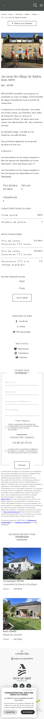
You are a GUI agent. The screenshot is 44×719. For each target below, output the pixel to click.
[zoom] (22, 67)
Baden (27, 14)
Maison (34, 14)
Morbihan (19, 14)
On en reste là (27, 690)
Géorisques (6, 176)
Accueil (3, 14)
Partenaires (37, 709)
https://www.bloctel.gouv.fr (12, 512)
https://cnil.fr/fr (5, 499)
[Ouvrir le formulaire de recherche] (35, 5)
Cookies (41, 711)
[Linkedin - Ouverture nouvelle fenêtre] (22, 686)
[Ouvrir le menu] (41, 5)
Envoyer (22, 465)
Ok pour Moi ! (28, 712)
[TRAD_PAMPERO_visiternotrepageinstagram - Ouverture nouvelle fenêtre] (28, 686)
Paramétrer (10, 712)
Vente (11, 14)
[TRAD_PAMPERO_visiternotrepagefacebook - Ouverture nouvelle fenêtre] (15, 686)
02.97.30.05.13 (22, 442)
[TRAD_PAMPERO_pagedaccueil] (4, 5)
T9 (2, 17)
